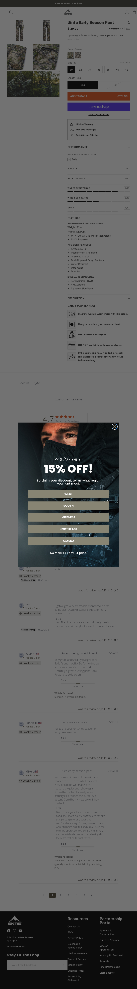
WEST (68, 494)
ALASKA (68, 541)
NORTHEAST (68, 529)
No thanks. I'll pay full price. (68, 553)
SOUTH (68, 505)
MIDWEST (68, 517)
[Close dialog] (114, 426)
